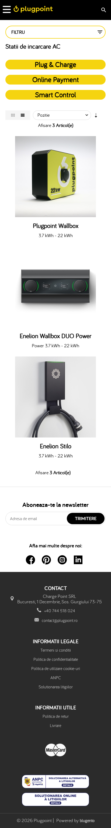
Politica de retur (56, 716)
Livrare (55, 725)
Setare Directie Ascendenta (96, 116)
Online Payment (55, 79)
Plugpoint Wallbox (55, 226)
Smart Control (55, 94)
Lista (22, 115)
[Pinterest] (46, 559)
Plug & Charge (55, 64)
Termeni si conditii (55, 650)
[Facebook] (30, 559)
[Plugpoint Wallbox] (55, 176)
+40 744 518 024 (59, 610)
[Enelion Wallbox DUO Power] (55, 286)
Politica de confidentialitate (55, 659)
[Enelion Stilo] (55, 396)
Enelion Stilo (55, 446)
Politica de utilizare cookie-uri (55, 668)
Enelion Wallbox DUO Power (55, 336)
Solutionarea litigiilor (56, 686)
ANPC (55, 677)
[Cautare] (103, 10)
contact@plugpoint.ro (60, 620)
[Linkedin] (78, 559)
